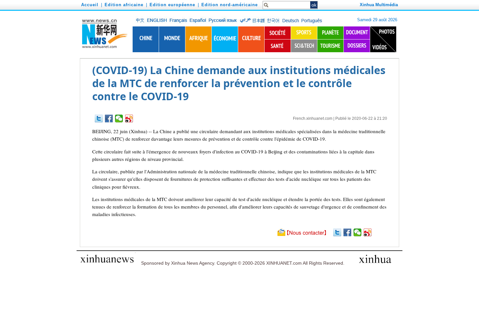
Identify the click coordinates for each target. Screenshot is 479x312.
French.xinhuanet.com (312, 118)
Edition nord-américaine (229, 4)
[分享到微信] (119, 118)
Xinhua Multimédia (379, 4)
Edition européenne (172, 4)
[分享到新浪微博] (129, 118)
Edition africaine (124, 4)
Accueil (89, 4)
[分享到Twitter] (99, 118)
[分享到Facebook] (109, 118)
